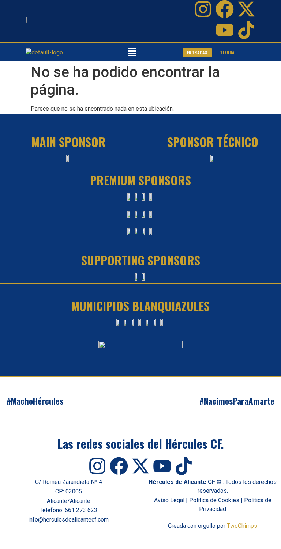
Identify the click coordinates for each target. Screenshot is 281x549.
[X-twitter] (246, 9)
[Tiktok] (246, 30)
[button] (132, 53)
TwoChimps (242, 525)
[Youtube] (225, 30)
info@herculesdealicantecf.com (68, 519)
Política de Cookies (214, 500)
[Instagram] (203, 9)
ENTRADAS (197, 52)
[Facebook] (225, 9)
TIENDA (227, 52)
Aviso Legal (169, 500)
